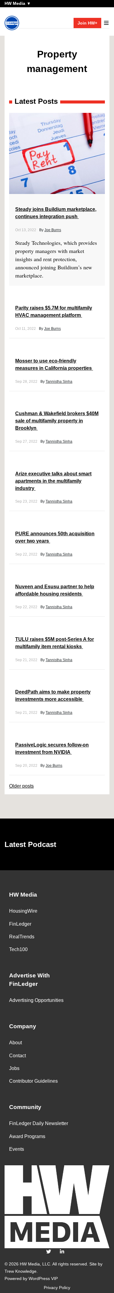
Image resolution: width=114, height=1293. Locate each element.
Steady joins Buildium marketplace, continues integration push (55, 213)
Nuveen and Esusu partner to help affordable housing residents (54, 590)
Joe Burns (52, 230)
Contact (17, 1055)
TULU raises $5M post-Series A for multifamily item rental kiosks (54, 643)
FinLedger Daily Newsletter (38, 1123)
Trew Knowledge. (21, 1271)
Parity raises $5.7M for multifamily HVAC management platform (53, 311)
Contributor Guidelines (33, 1081)
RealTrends (21, 936)
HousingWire (23, 911)
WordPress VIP (43, 1278)
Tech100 (18, 949)
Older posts (21, 786)
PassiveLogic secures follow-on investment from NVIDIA (52, 748)
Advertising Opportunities (36, 1000)
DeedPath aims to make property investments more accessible (53, 695)
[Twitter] (48, 1252)
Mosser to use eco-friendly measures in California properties (54, 364)
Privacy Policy (57, 1287)
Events (16, 1149)
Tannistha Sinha (59, 381)
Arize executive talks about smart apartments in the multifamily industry (53, 481)
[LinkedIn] (62, 1252)
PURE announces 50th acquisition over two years (55, 537)
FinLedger (20, 924)
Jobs (14, 1068)
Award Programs (27, 1136)
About (15, 1042)
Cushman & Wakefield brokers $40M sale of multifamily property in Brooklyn (56, 421)
